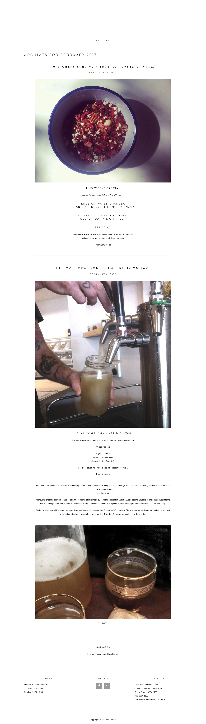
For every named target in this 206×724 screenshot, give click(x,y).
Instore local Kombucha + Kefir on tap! (103, 268)
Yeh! (103, 658)
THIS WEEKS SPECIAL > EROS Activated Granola (103, 66)
